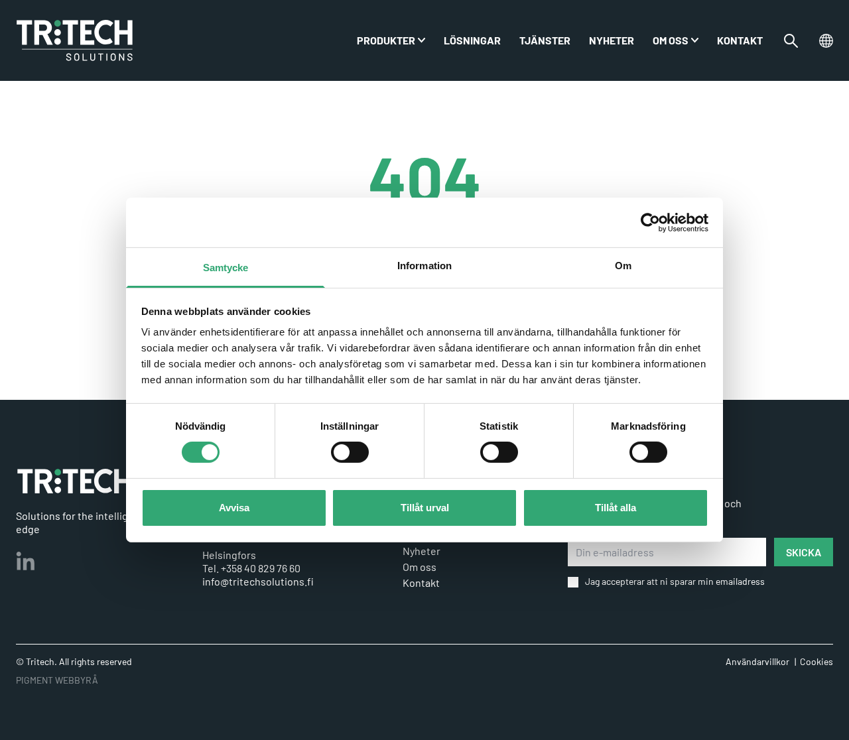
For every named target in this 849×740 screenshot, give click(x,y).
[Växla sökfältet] (791, 41)
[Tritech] (74, 481)
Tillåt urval (425, 507)
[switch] (350, 452)
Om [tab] (623, 265)
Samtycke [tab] (226, 267)
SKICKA (803, 552)
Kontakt (740, 40)
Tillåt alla (615, 507)
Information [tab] (424, 265)
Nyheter (611, 40)
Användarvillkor (757, 661)
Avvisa (234, 507)
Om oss (670, 40)
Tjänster (544, 40)
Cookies (816, 661)
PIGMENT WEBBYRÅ (57, 680)
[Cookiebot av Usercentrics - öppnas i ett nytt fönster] (650, 222)
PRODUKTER (386, 40)
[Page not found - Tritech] (74, 40)
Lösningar (472, 40)
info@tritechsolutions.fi (258, 581)
